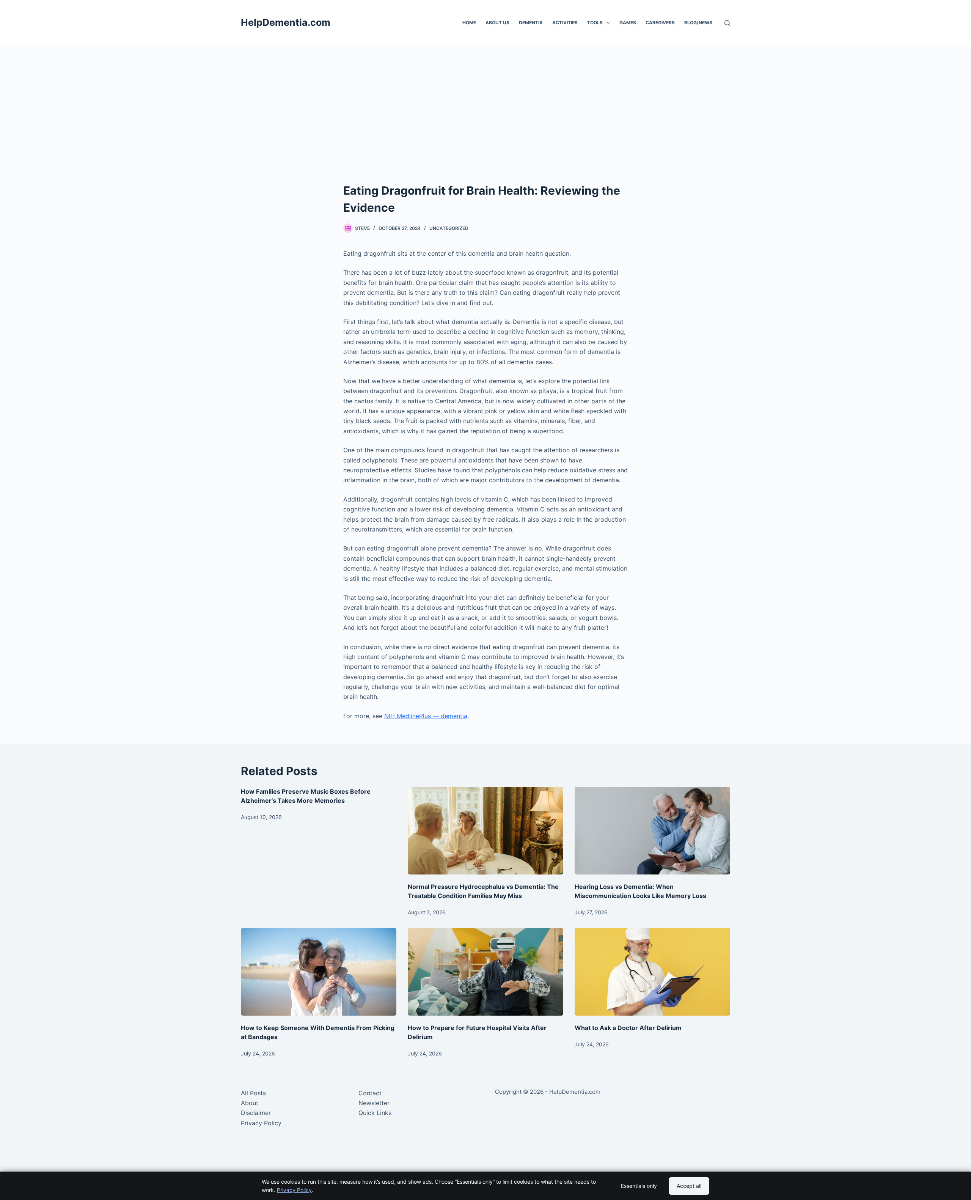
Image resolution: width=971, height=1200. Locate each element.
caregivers (660, 22)
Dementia (531, 22)
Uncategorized (448, 228)
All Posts (253, 1093)
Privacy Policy (261, 1123)
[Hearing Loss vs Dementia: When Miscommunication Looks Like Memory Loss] (652, 830)
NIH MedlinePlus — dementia (425, 716)
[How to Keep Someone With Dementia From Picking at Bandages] (318, 972)
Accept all (689, 1186)
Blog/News (698, 22)
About (249, 1103)
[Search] (727, 23)
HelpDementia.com (285, 22)
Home (469, 22)
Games (627, 22)
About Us (497, 22)
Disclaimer (256, 1113)
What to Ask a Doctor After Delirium (628, 1028)
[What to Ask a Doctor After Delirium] (652, 972)
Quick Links (374, 1113)
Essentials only (639, 1186)
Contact (370, 1093)
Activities (565, 22)
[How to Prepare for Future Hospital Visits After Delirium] (485, 972)
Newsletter (374, 1103)
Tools (595, 22)
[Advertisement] (485, 125)
